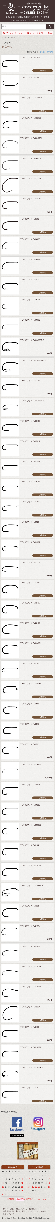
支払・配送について (18, 1209)
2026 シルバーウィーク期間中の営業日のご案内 (27, 33)
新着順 (50, 52)
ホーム (4, 37)
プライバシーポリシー (36, 1211)
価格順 (42, 52)
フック (12, 37)
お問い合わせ (8, 1214)
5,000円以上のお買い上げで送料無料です (27, 20)
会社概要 (34, 17)
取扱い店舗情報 (24, 17)
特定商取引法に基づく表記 (14, 1211)
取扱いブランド (12, 17)
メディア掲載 (44, 17)
